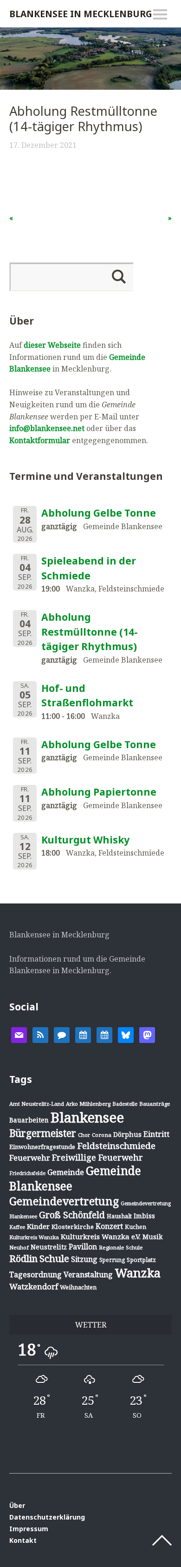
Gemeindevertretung (64, 1201)
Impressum (28, 1528)
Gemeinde (65, 1172)
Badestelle (124, 1103)
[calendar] (83, 1034)
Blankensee (87, 1117)
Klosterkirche (73, 1226)
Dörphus (127, 1134)
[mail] (19, 1034)
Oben (162, 1540)
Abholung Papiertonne (98, 791)
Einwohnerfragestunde (42, 1146)
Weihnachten (78, 1287)
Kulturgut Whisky (85, 839)
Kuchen (135, 1227)
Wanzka (138, 1273)
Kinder (38, 1226)
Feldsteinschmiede (116, 1146)
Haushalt (119, 1216)
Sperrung (112, 1260)
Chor (84, 1134)
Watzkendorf (33, 1286)
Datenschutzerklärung (47, 1517)
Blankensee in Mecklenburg (80, 13)
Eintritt (156, 1134)
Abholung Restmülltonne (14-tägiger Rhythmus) (89, 632)
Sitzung (84, 1259)
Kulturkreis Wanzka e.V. (101, 1236)
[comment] (62, 1034)
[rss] (40, 1034)
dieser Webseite (52, 345)
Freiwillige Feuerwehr (97, 1157)
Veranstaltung (88, 1274)
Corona (101, 1134)
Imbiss (144, 1215)
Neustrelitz (49, 1246)
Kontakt (23, 1540)
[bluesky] (126, 1034)
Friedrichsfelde (27, 1173)
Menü (160, 14)
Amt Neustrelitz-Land (36, 1103)
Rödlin (23, 1258)
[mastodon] (147, 1034)
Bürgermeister (42, 1133)
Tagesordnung (35, 1274)
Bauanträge (154, 1103)
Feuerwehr (29, 1157)
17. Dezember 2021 (43, 145)
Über (17, 1505)
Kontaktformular (39, 440)
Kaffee (17, 1227)
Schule (54, 1258)
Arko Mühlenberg (88, 1103)
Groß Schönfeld (72, 1214)
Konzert (109, 1226)
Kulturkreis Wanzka (34, 1237)
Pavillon (83, 1247)
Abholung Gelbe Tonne (98, 512)
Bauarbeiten (29, 1119)
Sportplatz (141, 1259)
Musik (152, 1236)
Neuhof (19, 1247)
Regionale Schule (121, 1247)
